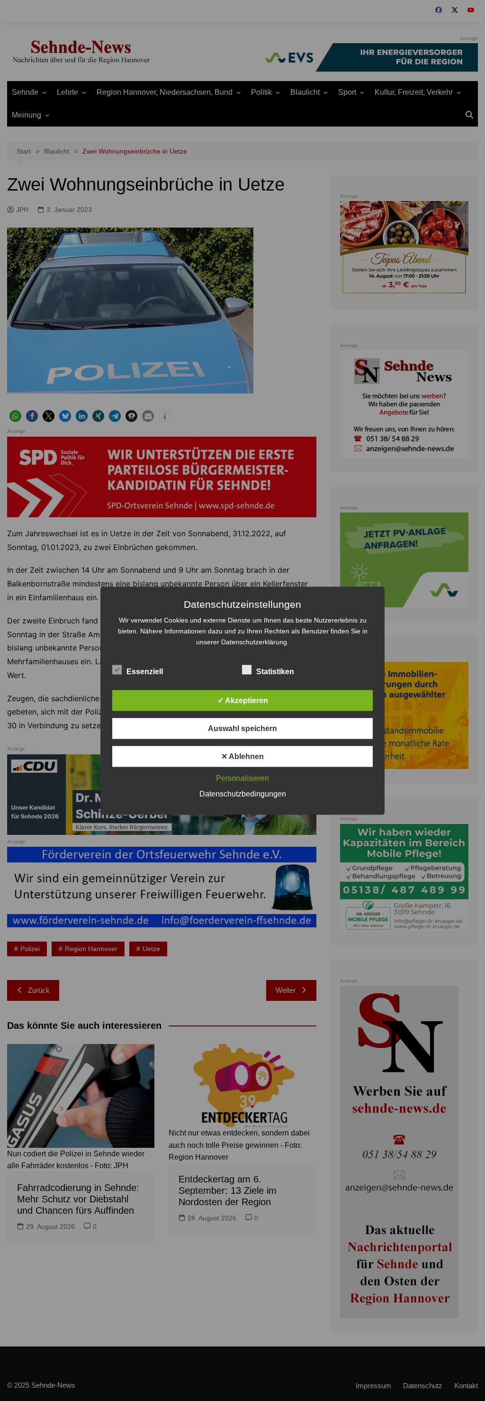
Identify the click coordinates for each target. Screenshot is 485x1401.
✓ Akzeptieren (242, 700)
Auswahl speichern (242, 728)
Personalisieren (242, 778)
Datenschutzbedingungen (242, 793)
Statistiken (275, 671)
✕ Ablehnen (242, 756)
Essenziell (144, 671)
